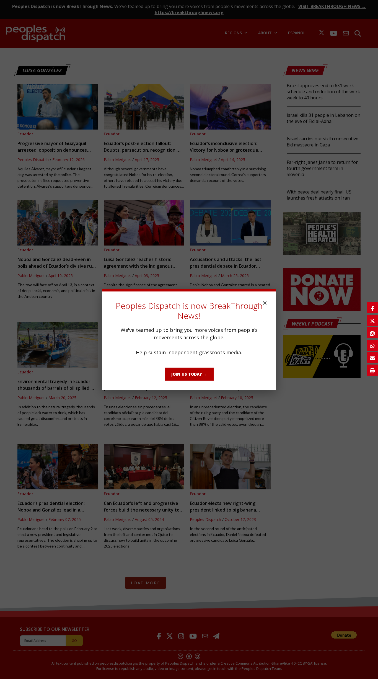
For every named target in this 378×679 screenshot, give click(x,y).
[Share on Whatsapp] (372, 345)
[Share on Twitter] (372, 320)
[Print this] (372, 370)
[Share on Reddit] (372, 332)
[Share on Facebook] (372, 307)
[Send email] (372, 357)
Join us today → (189, 374)
